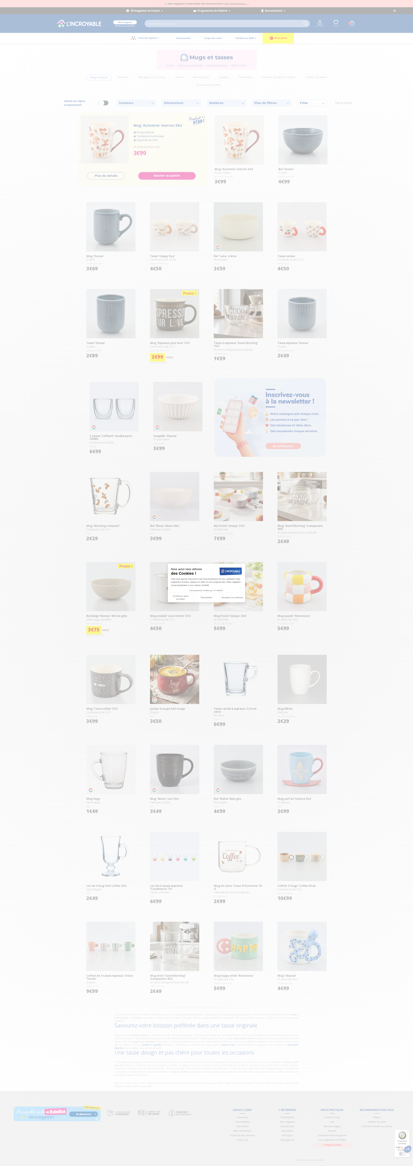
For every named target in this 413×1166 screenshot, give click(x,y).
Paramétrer (206, 597)
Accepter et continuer (232, 597)
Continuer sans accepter (180, 597)
